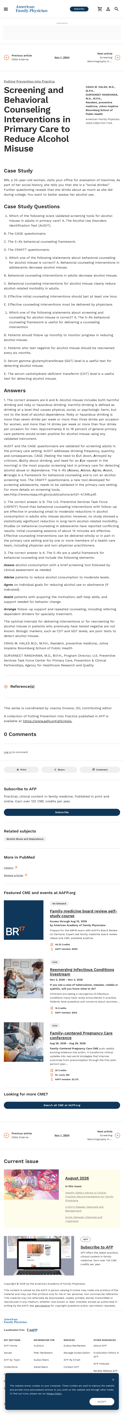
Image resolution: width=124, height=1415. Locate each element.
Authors (39, 1345)
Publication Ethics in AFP (106, 1354)
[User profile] (108, 9)
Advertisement (62, 23)
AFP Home (10, 1345)
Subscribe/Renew (75, 1345)
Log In (8, 752)
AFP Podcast (101, 1363)
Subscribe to (97, 1247)
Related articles (13, 875)
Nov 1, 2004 (62, 57)
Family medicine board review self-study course (83, 913)
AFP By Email (72, 1359)
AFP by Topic (12, 1359)
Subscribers (41, 1359)
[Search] (116, 9)
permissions (42, 1305)
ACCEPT (102, 1401)
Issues (8, 1352)
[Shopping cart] (99, 9)
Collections (11, 1366)
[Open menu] (5, 9)
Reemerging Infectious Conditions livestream (82, 972)
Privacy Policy (54, 1393)
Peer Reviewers (43, 1352)
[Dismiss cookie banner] (113, 1380)
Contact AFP (71, 1366)
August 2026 (77, 1178)
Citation (8, 867)
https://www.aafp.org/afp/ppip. (47, 721)
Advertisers (41, 1366)
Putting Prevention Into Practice (29, 81)
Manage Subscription (77, 1352)
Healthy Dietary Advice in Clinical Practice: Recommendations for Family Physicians (89, 1196)
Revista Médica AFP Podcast (105, 1372)
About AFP (100, 1345)
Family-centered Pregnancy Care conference (81, 1035)
